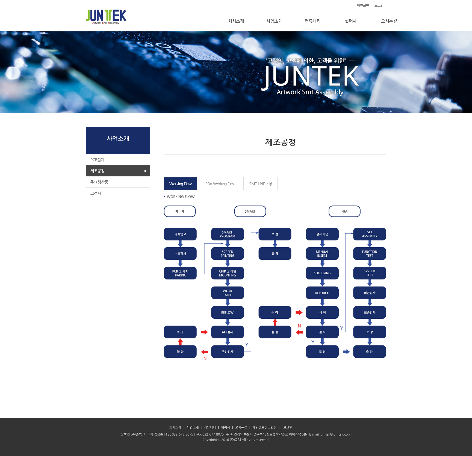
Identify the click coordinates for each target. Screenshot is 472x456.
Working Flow (180, 183)
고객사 (95, 193)
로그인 (379, 5)
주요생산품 (99, 182)
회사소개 (236, 21)
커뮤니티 (312, 21)
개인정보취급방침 (264, 427)
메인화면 (363, 5)
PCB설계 (97, 159)
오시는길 (389, 21)
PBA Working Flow (220, 183)
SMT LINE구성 (260, 183)
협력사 (351, 21)
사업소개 (274, 21)
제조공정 (97, 171)
